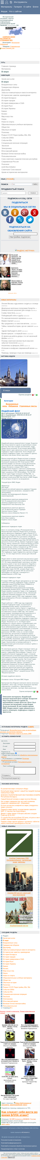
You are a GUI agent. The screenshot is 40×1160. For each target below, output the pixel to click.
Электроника (6, 148)
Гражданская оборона (10, 87)
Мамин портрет (10, 321)
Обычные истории (8, 130)
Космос (4, 114)
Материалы (6, 7)
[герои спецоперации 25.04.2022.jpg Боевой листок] (19, 923)
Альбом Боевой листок (19, 926)
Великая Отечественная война (13, 154)
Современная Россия (10, 162)
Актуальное (16, 42)
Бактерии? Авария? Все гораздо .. (29, 1082)
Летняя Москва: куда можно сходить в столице (19, 304)
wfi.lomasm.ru (26, 1132)
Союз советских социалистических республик (19, 159)
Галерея (18, 7)
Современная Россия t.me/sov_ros (10, 47)
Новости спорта (7, 122)
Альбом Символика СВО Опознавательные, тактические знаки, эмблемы (19, 860)
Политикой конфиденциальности (11, 1143)
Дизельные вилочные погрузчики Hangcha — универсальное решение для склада (19, 309)
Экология (5, 146)
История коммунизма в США (12, 103)
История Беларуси (8, 98)
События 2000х (7, 138)
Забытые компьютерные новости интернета (18, 92)
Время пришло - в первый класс (17, 333)
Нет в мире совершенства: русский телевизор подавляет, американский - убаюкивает (18, 802)
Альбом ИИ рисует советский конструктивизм (19, 894)
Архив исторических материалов (14, 172)
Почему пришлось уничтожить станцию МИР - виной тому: (29, 1078)
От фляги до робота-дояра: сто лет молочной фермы (19, 337)
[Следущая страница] (38, 878)
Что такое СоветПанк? (10, 1099)
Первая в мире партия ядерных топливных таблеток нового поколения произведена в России (20, 822)
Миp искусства (7, 116)
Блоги (35, 7)
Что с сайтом (15, 11)
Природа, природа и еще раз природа (19, 353)
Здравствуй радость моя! (14, 331)
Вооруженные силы (9, 85)
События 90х (6, 140)
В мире (5, 82)
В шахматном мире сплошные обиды (14, 789)
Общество (5, 127)
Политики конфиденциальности (15, 759)
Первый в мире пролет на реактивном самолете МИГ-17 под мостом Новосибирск (18, 810)
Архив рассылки (7, 79)
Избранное (4, 44)
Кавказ (4, 111)
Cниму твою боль (11, 313)
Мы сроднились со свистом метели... (18, 323)
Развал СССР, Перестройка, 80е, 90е (16, 135)
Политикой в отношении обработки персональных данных (19, 1146)
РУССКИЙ (10, 179)
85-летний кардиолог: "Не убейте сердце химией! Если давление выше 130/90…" (16, 259)
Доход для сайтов (12, 293)
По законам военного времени (16, 318)
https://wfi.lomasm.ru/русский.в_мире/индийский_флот (16, 1104)
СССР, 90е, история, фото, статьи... (10, 1077)
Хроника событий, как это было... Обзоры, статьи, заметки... (10, 1026)
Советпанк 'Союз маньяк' (11, 170)
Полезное (5, 164)
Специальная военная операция (14, 143)
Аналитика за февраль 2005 (15, 345)
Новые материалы (8, 300)
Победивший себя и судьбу (15, 316)
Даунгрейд (5, 90)
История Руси (6, 106)
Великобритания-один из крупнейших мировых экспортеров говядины (18, 731)
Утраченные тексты (28, 406)
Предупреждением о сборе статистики (13, 1149)
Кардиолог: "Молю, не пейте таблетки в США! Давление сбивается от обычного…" (16, 272)
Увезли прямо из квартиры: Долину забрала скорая (17, 282)
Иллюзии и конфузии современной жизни (19, 349)
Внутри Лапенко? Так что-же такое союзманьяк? (10, 1096)
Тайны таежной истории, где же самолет (19, 327)
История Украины (8, 108)
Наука (3, 119)
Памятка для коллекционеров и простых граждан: (9, 1043)
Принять (10, 1157)
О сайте (27, 7)
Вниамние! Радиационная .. (29, 1028)
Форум (4, 11)
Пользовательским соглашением (11, 1140)
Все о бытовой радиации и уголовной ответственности (29, 1025)
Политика (5, 132)
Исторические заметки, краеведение (15, 95)
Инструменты (20, 2)
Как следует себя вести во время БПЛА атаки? (19, 1113)
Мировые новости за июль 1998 (20, 733)
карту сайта (5, 1124)
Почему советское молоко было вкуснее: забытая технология (17, 342)
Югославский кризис (9, 151)
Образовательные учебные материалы (17, 124)
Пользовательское (8, 156)
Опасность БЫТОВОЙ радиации (10, 1046)
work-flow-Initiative (8, 167)
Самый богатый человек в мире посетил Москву (18, 799)
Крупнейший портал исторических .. (10, 1081)
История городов (8, 100)
